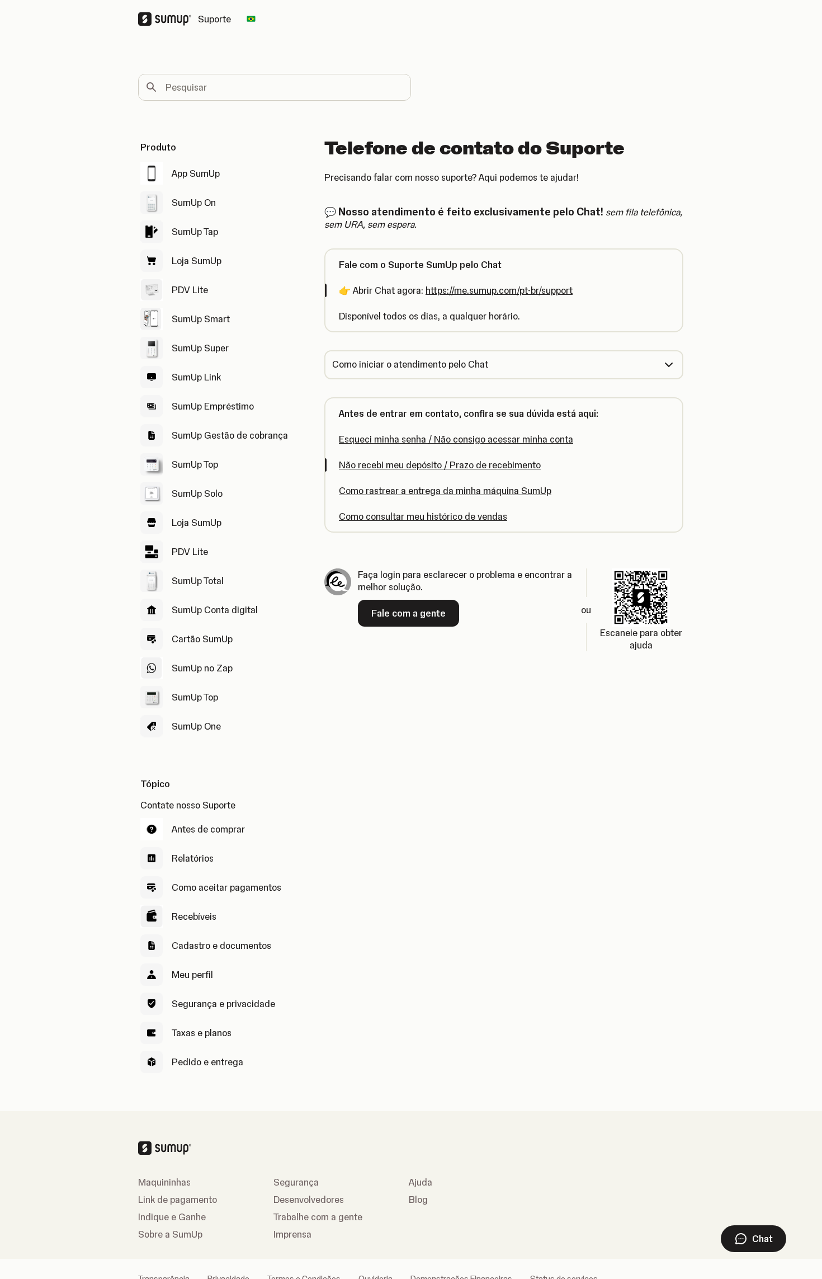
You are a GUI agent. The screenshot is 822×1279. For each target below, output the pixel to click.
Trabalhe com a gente (317, 1216)
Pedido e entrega (207, 1062)
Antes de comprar (208, 829)
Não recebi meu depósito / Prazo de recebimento (440, 465)
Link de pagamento (177, 1199)
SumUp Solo (197, 493)
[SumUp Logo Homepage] (168, 19)
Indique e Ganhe (172, 1216)
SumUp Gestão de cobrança (230, 435)
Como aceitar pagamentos (226, 887)
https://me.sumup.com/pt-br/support (499, 290)
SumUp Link (196, 377)
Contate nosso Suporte (187, 805)
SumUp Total (198, 580)
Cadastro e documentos (221, 945)
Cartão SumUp (202, 639)
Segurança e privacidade (223, 1003)
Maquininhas (164, 1182)
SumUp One (196, 726)
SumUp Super (200, 348)
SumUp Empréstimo (213, 406)
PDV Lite (190, 289)
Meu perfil (192, 974)
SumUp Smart (201, 319)
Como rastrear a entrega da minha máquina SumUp (445, 490)
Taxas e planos (202, 1032)
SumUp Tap (195, 231)
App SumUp (196, 173)
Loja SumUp (196, 260)
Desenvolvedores (308, 1199)
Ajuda (420, 1182)
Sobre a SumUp (170, 1234)
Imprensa (292, 1234)
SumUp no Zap (202, 668)
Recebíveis (194, 916)
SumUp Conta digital (215, 609)
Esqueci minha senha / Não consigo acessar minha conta (456, 439)
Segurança (296, 1182)
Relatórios (193, 858)
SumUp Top (195, 464)
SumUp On (194, 202)
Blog (418, 1199)
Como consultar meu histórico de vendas (423, 516)
